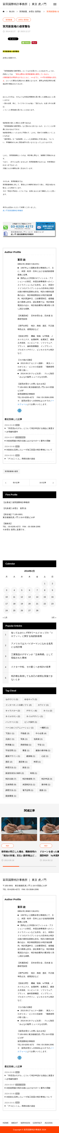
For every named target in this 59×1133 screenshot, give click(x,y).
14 (37, 597)
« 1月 (5, 617)
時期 (33, 773)
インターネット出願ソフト (18, 705)
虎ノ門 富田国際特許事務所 (13, 211)
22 (45, 604)
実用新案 (9, 20)
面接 (43, 790)
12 (22, 597)
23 (52, 604)
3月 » (54, 617)
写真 (24, 739)
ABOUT (14, 1123)
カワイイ (43, 705)
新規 (26, 767)
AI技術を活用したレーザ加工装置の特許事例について (29, 450)
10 (6, 597)
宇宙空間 (10, 750)
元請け (9, 739)
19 (22, 604)
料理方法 (10, 767)
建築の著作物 (43, 750)
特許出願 (10, 779)
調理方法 (10, 790)
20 (29, 604)
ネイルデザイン (34, 716)
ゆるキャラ (30, 699)
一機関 (44, 728)
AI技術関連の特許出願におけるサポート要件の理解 (28, 441)
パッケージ (11, 722)
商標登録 (26, 745)
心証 (44, 756)
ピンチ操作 (30, 722)
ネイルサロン (12, 716)
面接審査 (10, 796)
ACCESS (48, 1123)
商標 (17, 455)
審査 (26, 750)
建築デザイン (12, 756)
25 (14, 610)
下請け (9, 733)
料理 (37, 762)
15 (45, 597)
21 (37, 604)
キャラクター (12, 711)
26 (22, 610)
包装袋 (38, 739)
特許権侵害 (29, 779)
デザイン (31, 711)
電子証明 (28, 790)
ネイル (47, 711)
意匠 (8, 762)
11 (14, 597)
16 (52, 597)
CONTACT (37, 1123)
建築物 (30, 756)
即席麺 (9, 745)
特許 (17, 425)
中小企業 (41, 733)
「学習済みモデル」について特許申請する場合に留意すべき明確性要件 (29, 430)
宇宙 (41, 745)
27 (29, 610)
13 (29, 597)
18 (14, 604)
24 (6, 610)
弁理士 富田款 (23, 20)
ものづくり (11, 699)
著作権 (45, 784)
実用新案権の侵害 (11, 471)
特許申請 (46, 779)
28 (37, 610)
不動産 (25, 733)
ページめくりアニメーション (19, 728)
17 (6, 604)
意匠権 (23, 762)
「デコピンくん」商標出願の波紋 (20, 459)
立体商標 (10, 784)
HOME (6, 1123)
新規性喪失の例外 (14, 773)
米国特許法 (29, 784)
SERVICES (25, 1123)
